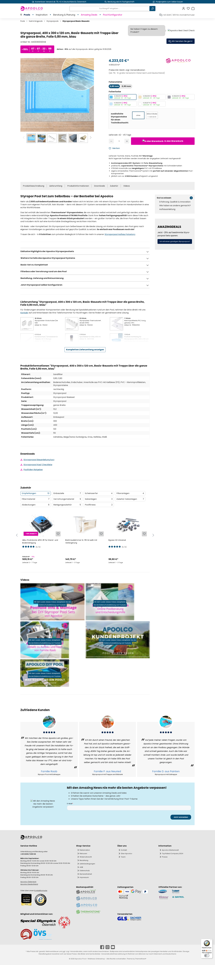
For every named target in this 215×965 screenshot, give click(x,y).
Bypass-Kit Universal (117, 540)
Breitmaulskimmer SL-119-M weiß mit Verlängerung (81, 541)
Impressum (84, 877)
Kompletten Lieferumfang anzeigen (85, 349)
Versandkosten (76, 951)
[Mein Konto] (184, 8)
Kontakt (24, 312)
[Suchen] (152, 8)
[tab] (35, 493)
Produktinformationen (78, 185)
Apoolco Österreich (28, 882)
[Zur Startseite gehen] (31, 8)
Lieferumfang (55, 185)
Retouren (83, 853)
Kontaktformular (187, 15)
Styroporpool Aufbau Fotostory (120, 234)
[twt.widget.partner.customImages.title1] (163, 891)
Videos (126, 185)
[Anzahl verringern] (111, 141)
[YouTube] (112, 947)
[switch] (206, 955)
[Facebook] (102, 947)
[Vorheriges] (24, 138)
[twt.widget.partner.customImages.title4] (183, 897)
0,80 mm (114, 86)
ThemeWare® (140, 959)
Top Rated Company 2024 (172, 853)
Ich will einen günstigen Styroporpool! (175, 241)
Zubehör (114, 185)
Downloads (99, 185)
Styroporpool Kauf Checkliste (38, 464)
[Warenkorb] (193, 8)
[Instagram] (107, 947)
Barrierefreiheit (86, 874)
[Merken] (58, 533)
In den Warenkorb (173, 141)
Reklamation (85, 850)
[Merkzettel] (189, 8)
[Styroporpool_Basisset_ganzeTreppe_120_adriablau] (57, 95)
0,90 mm (126, 86)
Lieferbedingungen (87, 864)
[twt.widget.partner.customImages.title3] (163, 897)
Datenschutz (85, 870)
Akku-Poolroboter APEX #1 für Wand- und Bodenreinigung (40, 541)
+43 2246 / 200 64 (171, 15)
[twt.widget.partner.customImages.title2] (183, 891)
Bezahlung (84, 860)
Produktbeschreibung (33, 185)
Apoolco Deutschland (29, 884)
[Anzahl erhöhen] (127, 141)
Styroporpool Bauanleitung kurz (39, 459)
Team (123, 857)
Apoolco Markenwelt (170, 850)
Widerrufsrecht (86, 857)
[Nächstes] (91, 138)
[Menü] (211, 940)
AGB (81, 867)
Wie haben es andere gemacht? (175, 205)
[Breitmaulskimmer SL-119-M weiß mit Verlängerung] (85, 524)
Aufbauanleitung (167, 209)
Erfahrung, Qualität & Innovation (174, 202)
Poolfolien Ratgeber (33, 469)
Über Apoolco (126, 853)
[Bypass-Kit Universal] (128, 524)
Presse (164, 857)
